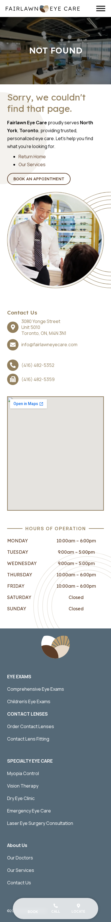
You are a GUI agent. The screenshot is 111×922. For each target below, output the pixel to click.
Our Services (32, 164)
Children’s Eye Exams (28, 701)
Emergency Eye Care (29, 811)
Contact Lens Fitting (28, 739)
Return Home (32, 156)
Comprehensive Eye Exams (35, 689)
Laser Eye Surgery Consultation (40, 823)
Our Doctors (20, 858)
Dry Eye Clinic (21, 798)
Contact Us (19, 883)
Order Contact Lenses (30, 726)
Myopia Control (23, 773)
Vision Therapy (22, 786)
